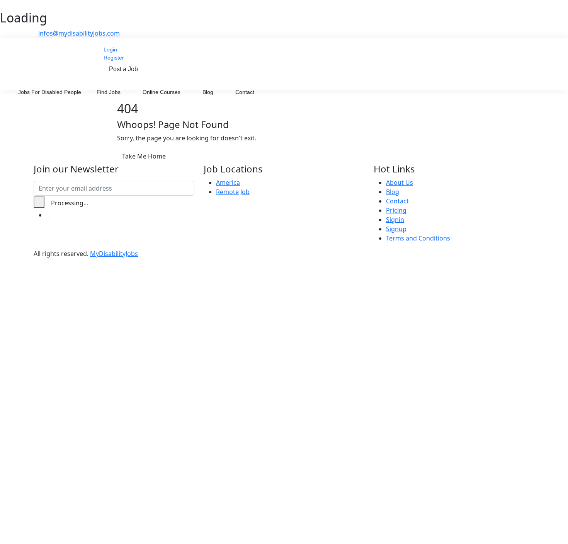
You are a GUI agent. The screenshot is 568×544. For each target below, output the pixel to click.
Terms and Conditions (418, 238)
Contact (244, 92)
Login (110, 49)
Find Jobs (109, 92)
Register (114, 58)
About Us (399, 182)
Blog (208, 92)
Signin (395, 219)
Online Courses (162, 92)
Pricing (396, 210)
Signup (396, 229)
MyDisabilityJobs (114, 253)
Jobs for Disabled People (49, 92)
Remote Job (233, 192)
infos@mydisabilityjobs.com (79, 33)
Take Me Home (144, 156)
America (228, 182)
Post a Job (123, 69)
